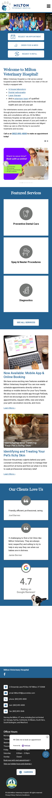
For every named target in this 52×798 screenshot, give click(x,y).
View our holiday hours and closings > (18, 764)
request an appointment (29, 37)
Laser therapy (14, 95)
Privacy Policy (10, 795)
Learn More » (9, 408)
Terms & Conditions (23, 795)
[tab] (20, 183)
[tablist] (26, 183)
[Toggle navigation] (48, 6)
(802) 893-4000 (19, 133)
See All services (26, 322)
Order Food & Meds (29, 45)
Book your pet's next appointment (16, 760)
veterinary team (21, 98)
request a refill (29, 54)
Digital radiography (17, 92)
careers (28, 772)
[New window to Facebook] (5, 675)
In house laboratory (17, 89)
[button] (45, 754)
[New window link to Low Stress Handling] (12, 783)
